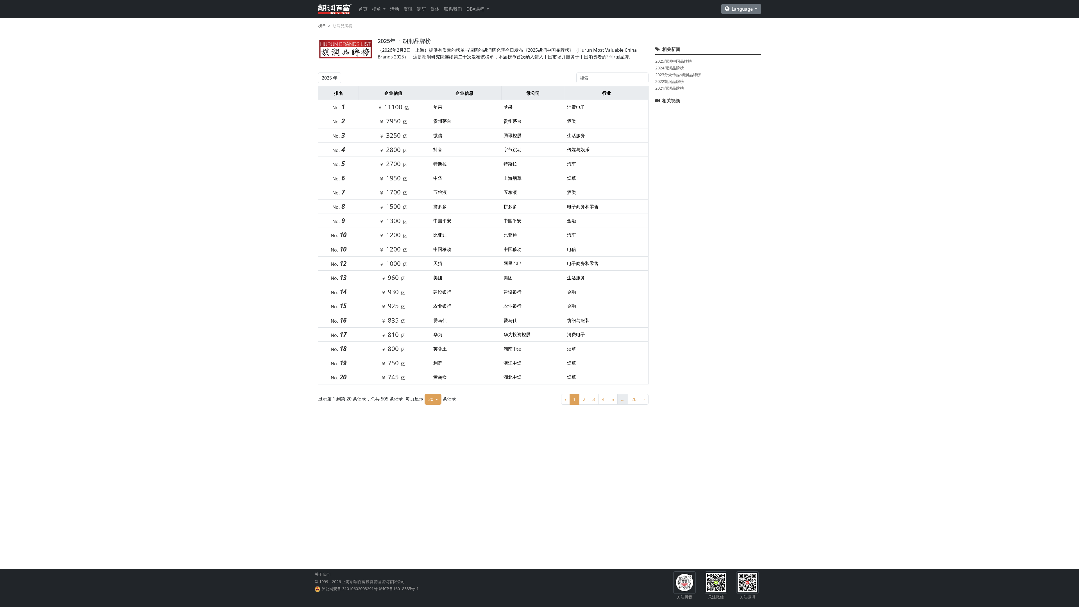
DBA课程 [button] (476, 9)
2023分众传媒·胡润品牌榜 (678, 74)
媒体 (434, 9)
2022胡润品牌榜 (669, 81)
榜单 (322, 25)
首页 (363, 9)
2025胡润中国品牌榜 (673, 61)
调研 (421, 9)
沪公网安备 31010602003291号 (349, 588)
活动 (394, 9)
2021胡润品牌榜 (669, 88)
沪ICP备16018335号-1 (399, 588)
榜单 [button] (377, 9)
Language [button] (743, 9)
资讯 (408, 9)
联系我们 (453, 9)
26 (633, 399)
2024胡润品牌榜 (669, 68)
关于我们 (322, 574)
